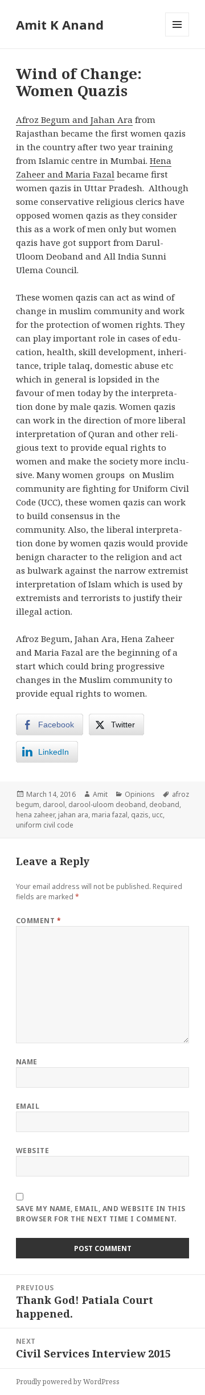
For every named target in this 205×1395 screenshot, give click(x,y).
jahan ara (73, 815)
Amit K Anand (60, 24)
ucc (157, 815)
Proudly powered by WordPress (68, 1381)
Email (27, 1106)
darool (54, 804)
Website (32, 1150)
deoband (164, 804)
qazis (140, 815)
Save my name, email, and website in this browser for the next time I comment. (101, 1214)
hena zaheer (35, 815)
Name (27, 1062)
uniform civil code (44, 825)
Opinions (140, 794)
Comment (38, 920)
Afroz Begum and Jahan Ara (74, 119)
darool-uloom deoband (107, 804)
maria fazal (110, 815)
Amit (100, 794)
